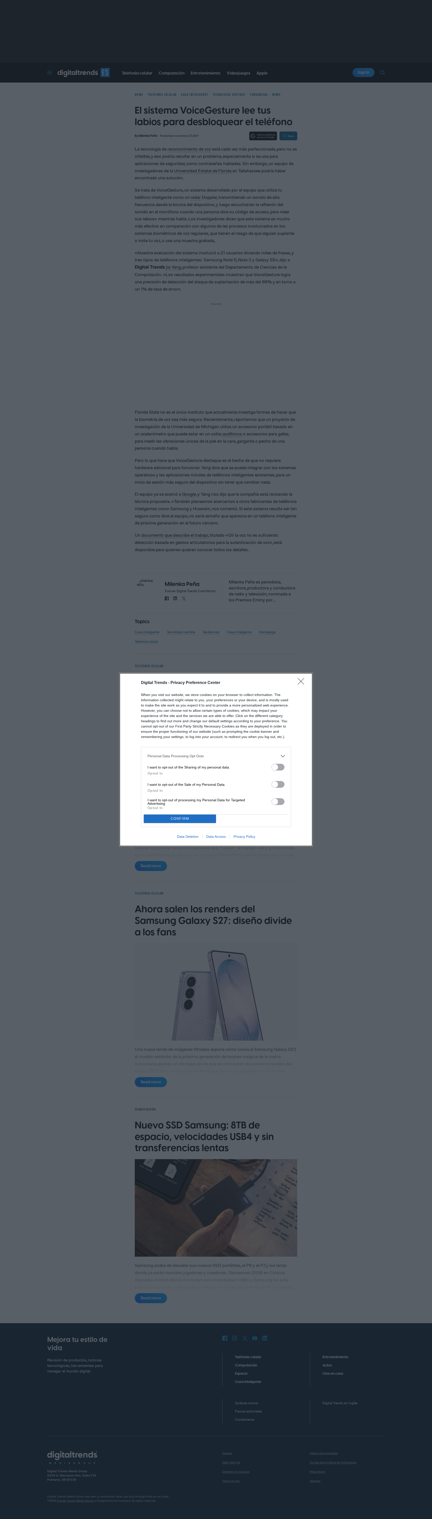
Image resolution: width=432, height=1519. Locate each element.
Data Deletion (187, 837)
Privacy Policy (244, 837)
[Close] (302, 683)
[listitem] (216, 756)
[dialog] (216, 759)
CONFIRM (180, 819)
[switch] (278, 767)
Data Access (216, 837)
